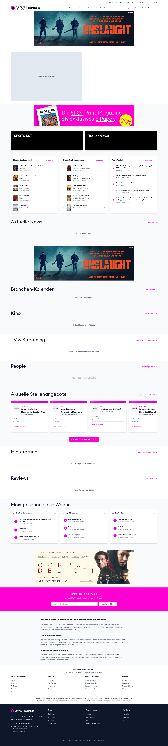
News (62, 8)
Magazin (71, 8)
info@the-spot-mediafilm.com (24, 723)
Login (155, 2)
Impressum (90, 714)
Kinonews (14, 683)
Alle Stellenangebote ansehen (82, 439)
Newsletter (119, 2)
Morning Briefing (127, 686)
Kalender (103, 8)
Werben (127, 2)
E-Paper (110, 2)
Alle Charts (99, 160)
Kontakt (126, 714)
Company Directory (91, 686)
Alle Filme (51, 689)
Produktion (14, 692)
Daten (81, 8)
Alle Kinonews (150, 314)
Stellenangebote (90, 680)
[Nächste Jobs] (145, 394)
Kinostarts (51, 680)
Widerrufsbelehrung (93, 723)
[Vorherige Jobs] (140, 394)
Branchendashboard (91, 689)
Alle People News (148, 367)
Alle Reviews (150, 479)
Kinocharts (51, 686)
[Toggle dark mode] (150, 2)
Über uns (125, 689)
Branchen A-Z (92, 8)
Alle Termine (150, 290)
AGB (87, 720)
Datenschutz (90, 717)
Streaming (14, 689)
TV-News (14, 686)
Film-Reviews (52, 683)
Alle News (151, 222)
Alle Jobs (151, 395)
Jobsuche (52, 723)
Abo (133, 2)
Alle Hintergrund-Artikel (146, 452)
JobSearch (140, 2)
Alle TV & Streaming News (145, 340)
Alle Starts (49, 160)
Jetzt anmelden (108, 604)
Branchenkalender (91, 683)
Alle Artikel (148, 160)
